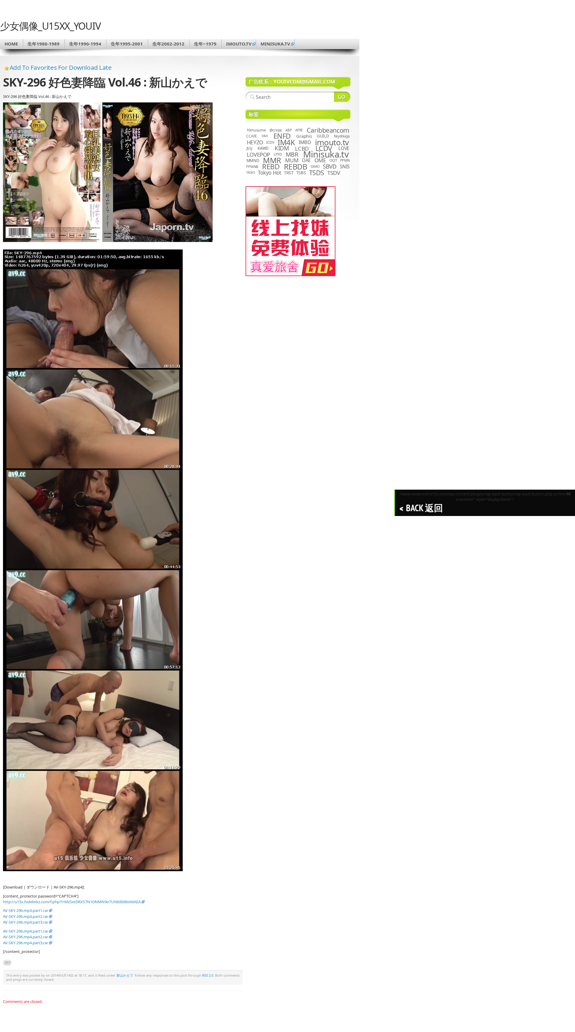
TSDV (333, 172)
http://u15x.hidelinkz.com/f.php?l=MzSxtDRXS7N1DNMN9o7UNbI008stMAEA (72, 901)
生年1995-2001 (127, 44)
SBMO (315, 166)
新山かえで (124, 975)
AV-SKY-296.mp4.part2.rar (25, 916)
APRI (298, 130)
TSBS (301, 172)
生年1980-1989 (44, 44)
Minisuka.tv (326, 154)
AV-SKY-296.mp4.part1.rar (25, 910)
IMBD (305, 142)
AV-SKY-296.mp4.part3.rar (25, 922)
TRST (288, 172)
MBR (292, 154)
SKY (7, 962)
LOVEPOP (258, 154)
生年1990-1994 (85, 44)
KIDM (282, 148)
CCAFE (251, 136)
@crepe (276, 130)
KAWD (263, 148)
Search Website (342, 97)
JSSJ (249, 148)
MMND (252, 160)
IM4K (286, 142)
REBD (270, 166)
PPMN (345, 160)
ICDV (270, 142)
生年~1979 (205, 44)
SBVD (329, 166)
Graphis (304, 136)
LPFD (278, 154)
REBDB (295, 166)
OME (320, 160)
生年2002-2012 (168, 44)
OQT (333, 160)
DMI (265, 136)
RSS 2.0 (207, 975)
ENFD (282, 136)
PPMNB (252, 166)
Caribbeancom (328, 130)
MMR (272, 160)
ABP (288, 130)
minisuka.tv (275, 44)
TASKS (250, 172)
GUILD (323, 136)
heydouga (342, 136)
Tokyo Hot (269, 172)
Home (11, 44)
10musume (256, 130)
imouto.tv (239, 44)
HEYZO (255, 142)
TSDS (316, 172)
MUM (291, 160)
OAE (306, 160)
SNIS (344, 167)
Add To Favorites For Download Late (61, 67)
